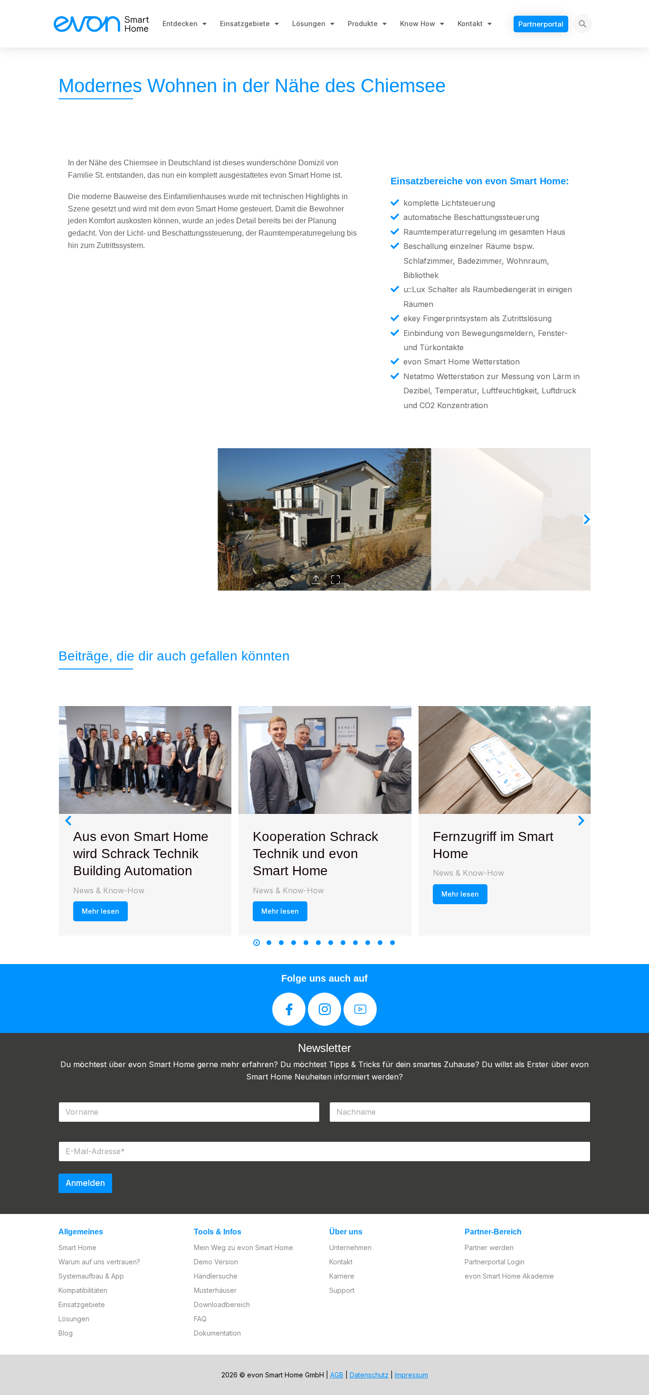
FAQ (200, 1319)
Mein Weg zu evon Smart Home (243, 1247)
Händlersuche (216, 1276)
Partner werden (489, 1247)
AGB (337, 1375)
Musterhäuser (215, 1290)
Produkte (363, 23)
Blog (65, 1333)
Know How (417, 23)
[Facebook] (288, 1009)
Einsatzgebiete (245, 23)
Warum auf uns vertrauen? (99, 1262)
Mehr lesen (100, 911)
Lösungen (308, 23)
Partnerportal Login (495, 1262)
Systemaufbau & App (91, 1276)
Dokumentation (217, 1333)
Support (341, 1290)
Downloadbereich (222, 1304)
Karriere (341, 1276)
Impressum (411, 1375)
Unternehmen (350, 1247)
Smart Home (77, 1247)
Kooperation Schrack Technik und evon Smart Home (315, 854)
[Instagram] (324, 1009)
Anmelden (85, 1183)
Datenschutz (369, 1375)
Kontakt (470, 23)
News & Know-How (108, 890)
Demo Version (216, 1262)
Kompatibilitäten (82, 1290)
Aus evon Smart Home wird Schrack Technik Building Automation (141, 854)
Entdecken (180, 23)
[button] (62, 519)
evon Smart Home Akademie (509, 1276)
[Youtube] (360, 1009)
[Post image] (145, 760)
